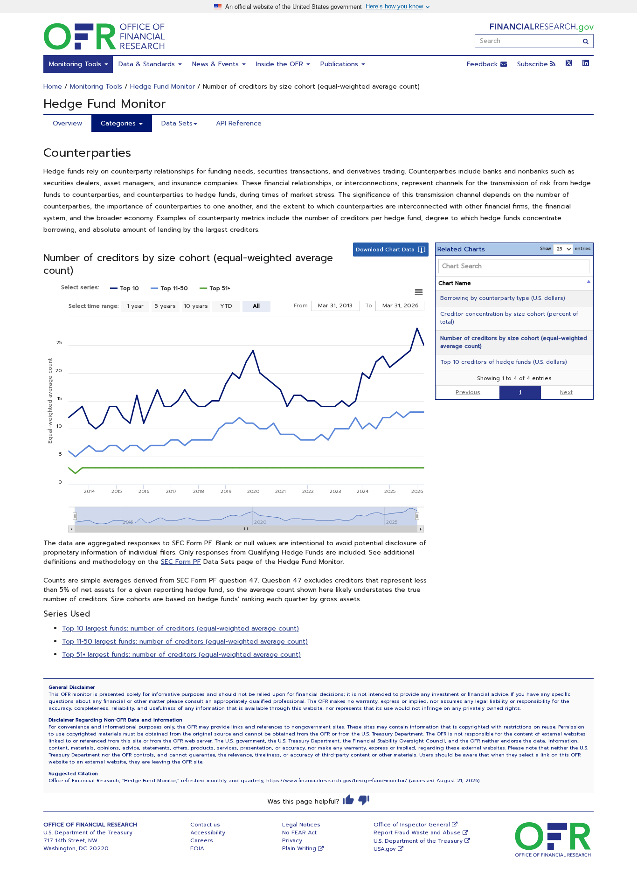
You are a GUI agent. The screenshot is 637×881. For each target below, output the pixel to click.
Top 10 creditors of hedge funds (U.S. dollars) (503, 362)
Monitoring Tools (96, 86)
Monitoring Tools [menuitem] (76, 64)
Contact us (205, 824)
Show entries (565, 248)
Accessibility (207, 832)
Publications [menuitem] (340, 64)
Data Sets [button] (177, 123)
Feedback (483, 64)
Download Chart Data (385, 249)
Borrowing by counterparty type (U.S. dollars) (502, 298)
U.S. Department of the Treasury (418, 841)
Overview (67, 123)
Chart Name (454, 283)
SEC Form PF (181, 562)
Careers (201, 840)
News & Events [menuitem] (216, 64)
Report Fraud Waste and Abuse (417, 832)
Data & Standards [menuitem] (147, 64)
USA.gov (385, 849)
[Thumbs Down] (363, 799)
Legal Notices (301, 824)
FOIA (197, 848)
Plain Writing (299, 848)
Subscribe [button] (533, 64)
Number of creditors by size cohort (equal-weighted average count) (513, 342)
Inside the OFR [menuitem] (280, 64)
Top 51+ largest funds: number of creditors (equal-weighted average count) (181, 654)
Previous (468, 392)
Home (52, 86)
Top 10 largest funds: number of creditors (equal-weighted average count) (180, 628)
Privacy (292, 840)
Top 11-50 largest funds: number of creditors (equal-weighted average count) (185, 641)
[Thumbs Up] (348, 799)
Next (566, 392)
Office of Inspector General (412, 824)
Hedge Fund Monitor (162, 86)
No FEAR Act (299, 832)
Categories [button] (119, 123)
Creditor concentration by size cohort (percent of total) (509, 318)
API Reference (239, 123)
